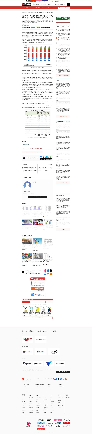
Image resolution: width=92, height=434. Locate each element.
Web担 (39, 273)
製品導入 (45, 1)
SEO (51, 397)
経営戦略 (49, 301)
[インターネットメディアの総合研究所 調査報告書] (66, 420)
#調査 (41, 148)
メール (23, 399)
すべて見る (63, 229)
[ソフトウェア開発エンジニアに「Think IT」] (49, 420)
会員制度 (30, 401)
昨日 (58, 26)
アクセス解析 (52, 401)
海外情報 (33, 10)
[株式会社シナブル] (60, 363)
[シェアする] (41, 157)
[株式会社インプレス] (29, 424)
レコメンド (52, 403)
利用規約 (60, 384)
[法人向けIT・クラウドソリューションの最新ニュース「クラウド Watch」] (41, 423)
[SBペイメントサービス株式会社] (41, 339)
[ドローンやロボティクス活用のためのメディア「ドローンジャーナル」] (58, 426)
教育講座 (56, 1)
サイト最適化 (24, 403)
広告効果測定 (38, 405)
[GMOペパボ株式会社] (54, 351)
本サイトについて (26, 384)
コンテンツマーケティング (51, 10)
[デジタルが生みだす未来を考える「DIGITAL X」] (49, 426)
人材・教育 (52, 407)
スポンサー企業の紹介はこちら (63, 371)
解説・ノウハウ (60, 400)
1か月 (68, 26)
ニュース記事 (67, 397)
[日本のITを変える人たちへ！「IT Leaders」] (49, 423)
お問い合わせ (49, 384)
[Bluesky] (61, 379)
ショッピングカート (53, 410)
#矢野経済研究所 (36, 148)
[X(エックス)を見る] (58, 379)
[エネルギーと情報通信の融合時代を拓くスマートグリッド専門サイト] (58, 423)
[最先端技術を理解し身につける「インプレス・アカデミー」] (66, 426)
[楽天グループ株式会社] (27, 339)
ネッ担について (57, 4)
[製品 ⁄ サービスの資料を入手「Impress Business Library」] (41, 426)
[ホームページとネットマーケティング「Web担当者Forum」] (58, 420)
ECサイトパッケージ (46, 410)
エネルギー (50, 1)
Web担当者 (39, 1)
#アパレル (31, 148)
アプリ (51, 399)
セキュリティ (24, 410)
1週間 (63, 26)
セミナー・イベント (60, 397)
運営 (51, 405)
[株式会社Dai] (41, 351)
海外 (29, 10)
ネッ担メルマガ (49, 4)
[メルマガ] (45, 270)
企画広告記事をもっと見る (64, 182)
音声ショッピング (46, 399)
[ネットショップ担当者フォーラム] (26, 380)
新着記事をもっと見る (63, 116)
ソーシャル (30, 399)
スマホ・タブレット (31, 403)
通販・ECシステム (31, 412)
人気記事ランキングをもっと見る (64, 75)
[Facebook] (48, 270)
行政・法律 (45, 412)
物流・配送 (37, 407)
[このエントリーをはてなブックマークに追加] (46, 157)
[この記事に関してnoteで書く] (48, 157)
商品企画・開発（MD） (45, 408)
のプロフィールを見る (37, 196)
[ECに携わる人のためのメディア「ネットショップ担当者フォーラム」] (66, 423)
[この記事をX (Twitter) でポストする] (43, 157)
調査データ (59, 402)
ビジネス (41, 301)
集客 (46, 10)
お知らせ (59, 407)
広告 (37, 399)
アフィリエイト (65, 10)
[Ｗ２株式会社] (49, 363)
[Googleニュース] (48, 273)
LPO (44, 401)
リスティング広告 (59, 10)
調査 (51, 412)
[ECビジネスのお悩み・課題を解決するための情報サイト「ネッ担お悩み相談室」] (41, 429)
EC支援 (58, 1)
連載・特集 (23, 10)
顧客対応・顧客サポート (31, 408)
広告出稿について (62, 4)
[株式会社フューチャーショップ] (27, 351)
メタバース (42, 10)
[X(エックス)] (51, 270)
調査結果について (26, 144)
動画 (30, 405)
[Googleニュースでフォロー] (63, 379)
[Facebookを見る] (56, 379)
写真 (23, 405)
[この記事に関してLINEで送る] (50, 157)
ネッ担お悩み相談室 (36, 4)
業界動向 (37, 412)
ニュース (27, 12)
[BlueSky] (45, 273)
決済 (23, 412)
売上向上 (23, 401)
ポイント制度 (45, 403)
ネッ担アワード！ (43, 4)
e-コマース (26, 301)
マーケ (34, 301)
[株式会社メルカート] (38, 363)
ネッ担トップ (23, 12)
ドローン (53, 1)
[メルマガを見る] (54, 379)
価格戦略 (23, 407)
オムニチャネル (31, 410)
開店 (37, 410)
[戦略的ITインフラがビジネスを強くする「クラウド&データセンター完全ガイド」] (41, 420)
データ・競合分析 (38, 403)
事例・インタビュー (60, 403)
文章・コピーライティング (46, 405)
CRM (37, 401)
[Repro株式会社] (27, 363)
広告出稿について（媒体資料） (40, 384)
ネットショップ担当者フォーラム (26, 4)
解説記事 (67, 395)
